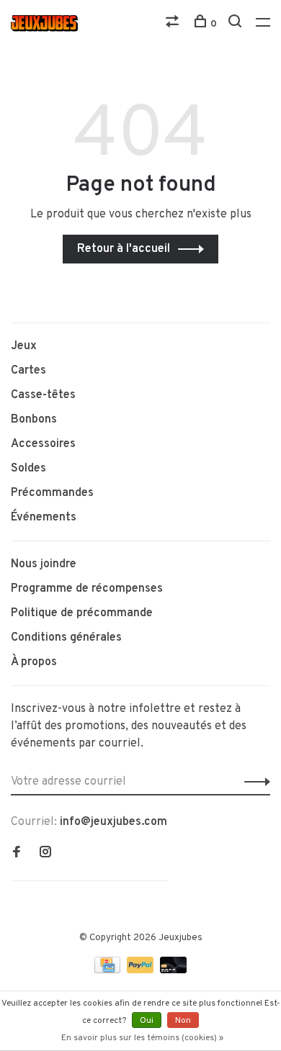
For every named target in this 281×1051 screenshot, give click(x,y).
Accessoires (43, 444)
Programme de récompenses (87, 589)
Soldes (28, 468)
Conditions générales (66, 638)
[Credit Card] (108, 970)
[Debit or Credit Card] (173, 970)
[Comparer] (174, 24)
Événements (43, 517)
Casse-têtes (43, 395)
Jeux (24, 346)
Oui (146, 1021)
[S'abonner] (253, 782)
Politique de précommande (82, 613)
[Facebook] (16, 854)
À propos (34, 662)
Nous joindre (43, 564)
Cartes (28, 371)
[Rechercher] (236, 24)
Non (183, 1021)
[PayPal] (141, 970)
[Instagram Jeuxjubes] (45, 854)
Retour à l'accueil (123, 249)
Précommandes (52, 493)
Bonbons (34, 419)
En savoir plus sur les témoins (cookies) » (142, 1038)
